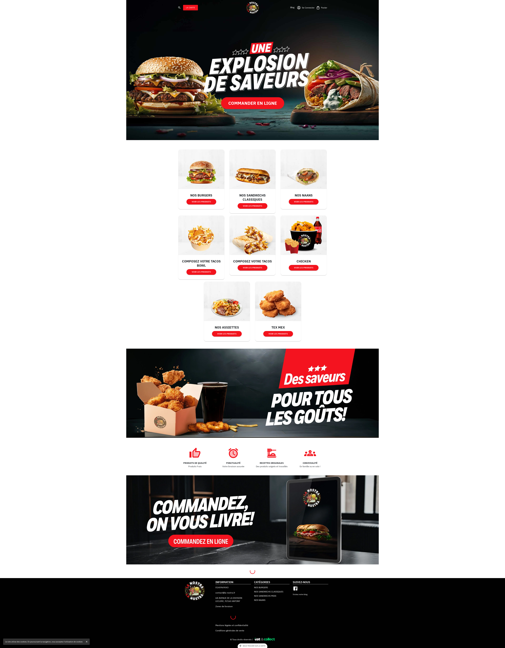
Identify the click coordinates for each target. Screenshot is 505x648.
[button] (292, 7)
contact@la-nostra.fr (225, 592)
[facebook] (295, 588)
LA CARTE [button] (190, 7)
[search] (179, 7)
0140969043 (222, 587)
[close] (87, 642)
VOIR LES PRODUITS (201, 201)
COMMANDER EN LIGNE (252, 103)
